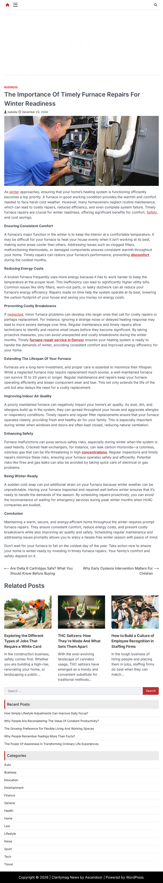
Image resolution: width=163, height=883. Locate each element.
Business (11, 87)
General (9, 803)
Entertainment (14, 787)
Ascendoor (94, 877)
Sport (8, 849)
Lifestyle (10, 833)
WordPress (134, 877)
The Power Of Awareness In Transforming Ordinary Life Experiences (51, 744)
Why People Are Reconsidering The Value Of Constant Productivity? (51, 721)
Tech (7, 856)
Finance (9, 795)
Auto (7, 764)
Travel (8, 864)
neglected (15, 314)
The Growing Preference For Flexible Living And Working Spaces (49, 728)
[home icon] (7, 5)
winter (14, 192)
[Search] (155, 5)
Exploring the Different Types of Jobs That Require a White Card (24, 641)
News (8, 841)
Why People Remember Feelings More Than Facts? (39, 736)
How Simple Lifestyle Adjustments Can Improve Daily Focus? (46, 713)
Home (8, 818)
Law (7, 826)
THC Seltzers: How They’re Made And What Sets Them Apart (79, 641)
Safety (152, 212)
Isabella (12, 112)
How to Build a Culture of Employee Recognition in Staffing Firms (132, 641)
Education (11, 780)
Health (8, 810)
